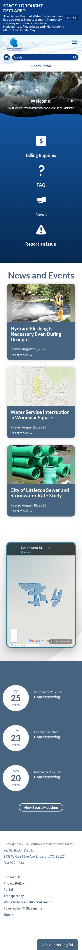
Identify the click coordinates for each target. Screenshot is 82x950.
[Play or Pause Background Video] (72, 101)
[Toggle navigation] (75, 41)
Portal (8, 889)
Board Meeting (47, 697)
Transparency (13, 896)
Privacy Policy (13, 883)
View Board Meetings (41, 807)
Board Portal (41, 66)
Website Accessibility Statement (27, 902)
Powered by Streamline (22, 908)
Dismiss (72, 17)
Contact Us (12, 877)
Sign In (8, 915)
